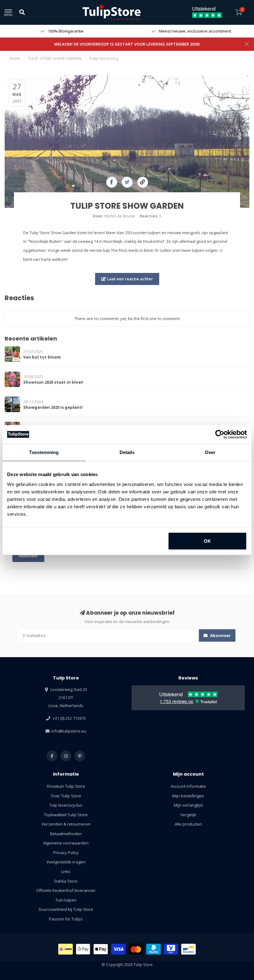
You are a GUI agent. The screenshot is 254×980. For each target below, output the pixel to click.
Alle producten (188, 824)
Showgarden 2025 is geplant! (53, 407)
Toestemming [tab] (44, 452)
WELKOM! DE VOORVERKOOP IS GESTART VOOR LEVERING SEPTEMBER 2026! (127, 44)
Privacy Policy (66, 852)
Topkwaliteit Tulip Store (66, 814)
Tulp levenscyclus (65, 805)
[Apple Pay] (100, 949)
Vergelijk (188, 814)
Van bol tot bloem (42, 357)
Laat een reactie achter (129, 279)
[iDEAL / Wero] (65, 949)
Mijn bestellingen (188, 796)
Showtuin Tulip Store (65, 786)
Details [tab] (127, 452)
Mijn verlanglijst (188, 805)
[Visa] (118, 949)
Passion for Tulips (66, 919)
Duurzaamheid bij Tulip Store (66, 909)
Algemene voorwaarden (66, 843)
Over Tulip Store (66, 796)
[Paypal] (153, 949)
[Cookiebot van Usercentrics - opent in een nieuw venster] (220, 434)
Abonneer (28, 556)
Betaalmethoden (66, 833)
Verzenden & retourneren (66, 824)
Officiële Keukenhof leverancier (66, 890)
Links (66, 871)
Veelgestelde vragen (65, 862)
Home (14, 58)
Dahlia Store (65, 881)
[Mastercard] (136, 949)
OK (207, 540)
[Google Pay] (83, 949)
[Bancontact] (188, 949)
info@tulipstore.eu (68, 731)
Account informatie (188, 786)
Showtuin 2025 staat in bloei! (53, 382)
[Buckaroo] (171, 949)
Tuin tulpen (66, 900)
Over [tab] (210, 452)
